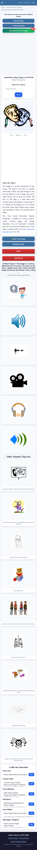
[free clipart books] (18, 575)
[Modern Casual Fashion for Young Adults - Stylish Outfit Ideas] (18, 608)
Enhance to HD (18, 244)
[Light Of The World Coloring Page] (18, 541)
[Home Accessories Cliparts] (18, 641)
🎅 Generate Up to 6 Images (21, 30)
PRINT (18, 251)
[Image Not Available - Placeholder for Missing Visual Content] (18, 473)
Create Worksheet (18, 26)
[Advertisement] (18, 54)
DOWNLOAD (18, 258)
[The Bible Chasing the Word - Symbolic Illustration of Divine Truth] (18, 675)
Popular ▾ (27, 2)
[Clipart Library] (2, 3)
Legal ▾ (33, 2)
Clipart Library (13, 835)
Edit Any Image (18, 21)
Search (19, 94)
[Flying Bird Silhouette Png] (18, 710)
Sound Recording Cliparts (14, 7)
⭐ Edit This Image (18, 239)
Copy (31, 774)
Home (3, 7)
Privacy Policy (24, 838)
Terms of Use (13, 838)
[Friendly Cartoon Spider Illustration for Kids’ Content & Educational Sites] (18, 743)
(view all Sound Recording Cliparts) (18, 275)
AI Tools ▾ (20, 2)
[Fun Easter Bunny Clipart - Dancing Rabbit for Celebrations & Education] (18, 506)
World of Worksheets (18, 842)
